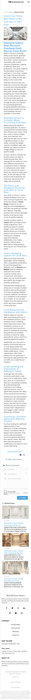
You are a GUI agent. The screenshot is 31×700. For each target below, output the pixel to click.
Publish (23, 498)
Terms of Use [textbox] (15, 628)
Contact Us (15, 677)
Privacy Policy (15, 687)
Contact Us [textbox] (15, 635)
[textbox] (15, 595)
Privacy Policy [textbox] (15, 624)
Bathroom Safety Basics (14, 451)
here (29, 698)
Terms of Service (15, 682)
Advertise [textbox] (15, 631)
